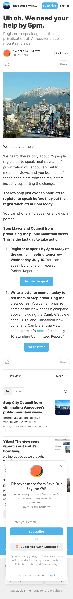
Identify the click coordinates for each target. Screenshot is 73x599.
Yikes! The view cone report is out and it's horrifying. (21, 446)
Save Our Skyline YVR (26, 51)
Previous (15, 376)
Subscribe (49, 5)
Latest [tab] (18, 391)
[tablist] (14, 391)
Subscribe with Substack (39, 547)
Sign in (64, 5)
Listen (64, 53)
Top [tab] (8, 391)
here (40, 331)
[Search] (66, 391)
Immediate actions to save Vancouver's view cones (21, 419)
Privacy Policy (49, 564)
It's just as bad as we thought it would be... (24, 458)
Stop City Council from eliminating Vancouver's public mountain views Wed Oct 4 (24, 408)
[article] (36, 417)
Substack (16, 590)
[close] (61, 466)
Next (59, 376)
